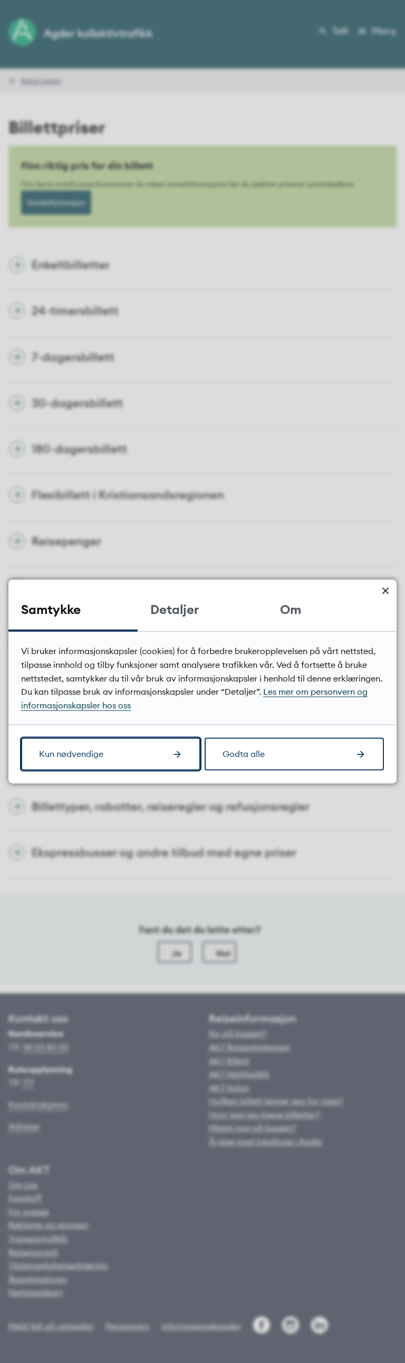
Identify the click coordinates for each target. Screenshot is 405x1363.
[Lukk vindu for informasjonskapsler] (385, 591)
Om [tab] (290, 609)
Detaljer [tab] (174, 609)
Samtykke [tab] (51, 609)
